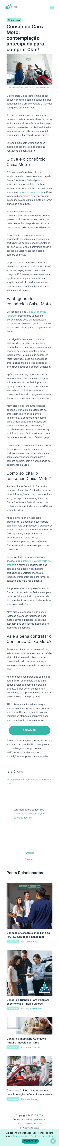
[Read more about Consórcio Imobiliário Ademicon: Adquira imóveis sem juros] (30, 1025)
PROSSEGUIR (30, 1141)
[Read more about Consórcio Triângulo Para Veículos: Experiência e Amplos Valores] (30, 972)
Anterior (29, 853)
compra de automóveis (30, 192)
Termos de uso (20, 1136)
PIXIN (40, 1115)
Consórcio (14, 20)
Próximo (29, 859)
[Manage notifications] (53, 1141)
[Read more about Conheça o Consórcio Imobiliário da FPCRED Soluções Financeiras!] (30, 905)
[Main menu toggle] (52, 7)
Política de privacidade (42, 1136)
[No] (55, 1137)
